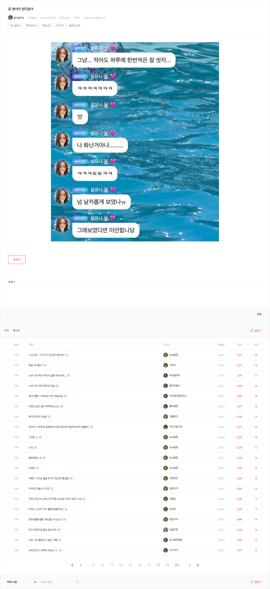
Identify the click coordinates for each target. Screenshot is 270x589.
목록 (259, 314)
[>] (189, 565)
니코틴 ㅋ (33, 437)
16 (139, 565)
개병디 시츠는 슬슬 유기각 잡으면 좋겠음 (49, 478)
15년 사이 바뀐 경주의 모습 (42, 385)
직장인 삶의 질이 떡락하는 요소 (44, 406)
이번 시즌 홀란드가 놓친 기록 (43, 540)
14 (121, 565)
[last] (197, 565)
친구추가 (60, 25)
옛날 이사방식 (35, 365)
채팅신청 (46, 25)
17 (149, 565)
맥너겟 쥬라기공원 (38, 416)
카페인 (32, 468)
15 (130, 565)
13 (111, 565)
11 (93, 565)
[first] (72, 565)
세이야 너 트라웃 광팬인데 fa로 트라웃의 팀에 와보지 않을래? (59, 426)
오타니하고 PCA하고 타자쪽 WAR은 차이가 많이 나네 (55, 498)
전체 (6, 330)
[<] (80, 565)
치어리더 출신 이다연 (39, 488)
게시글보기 (15, 25)
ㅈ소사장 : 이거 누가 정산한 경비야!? (47, 355)
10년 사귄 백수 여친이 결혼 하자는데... (47, 375)
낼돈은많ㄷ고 (35, 457)
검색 (77, 582)
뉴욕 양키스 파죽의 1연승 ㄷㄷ (43, 550)
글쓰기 (258, 330)
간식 (31, 447)
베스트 (16, 330)
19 (167, 565)
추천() (17, 259)
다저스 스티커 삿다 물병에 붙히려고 (46, 509)
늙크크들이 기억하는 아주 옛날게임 (46, 396)
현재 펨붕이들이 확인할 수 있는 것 (45, 519)
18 (158, 565)
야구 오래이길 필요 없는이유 (43, 529)
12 (102, 565)
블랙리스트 (74, 25)
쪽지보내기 (31, 25)
